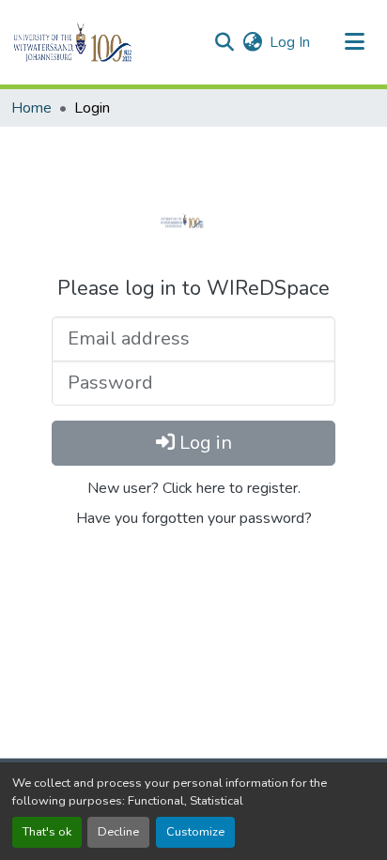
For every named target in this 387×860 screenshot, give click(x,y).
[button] (104, 42)
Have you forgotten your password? (194, 518)
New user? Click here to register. (194, 488)
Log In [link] (290, 42)
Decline (118, 831)
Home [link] (31, 108)
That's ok (47, 831)
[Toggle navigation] (355, 42)
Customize (195, 831)
